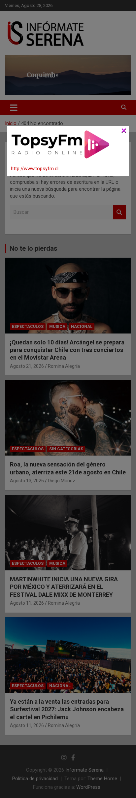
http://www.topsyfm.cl (34, 169)
